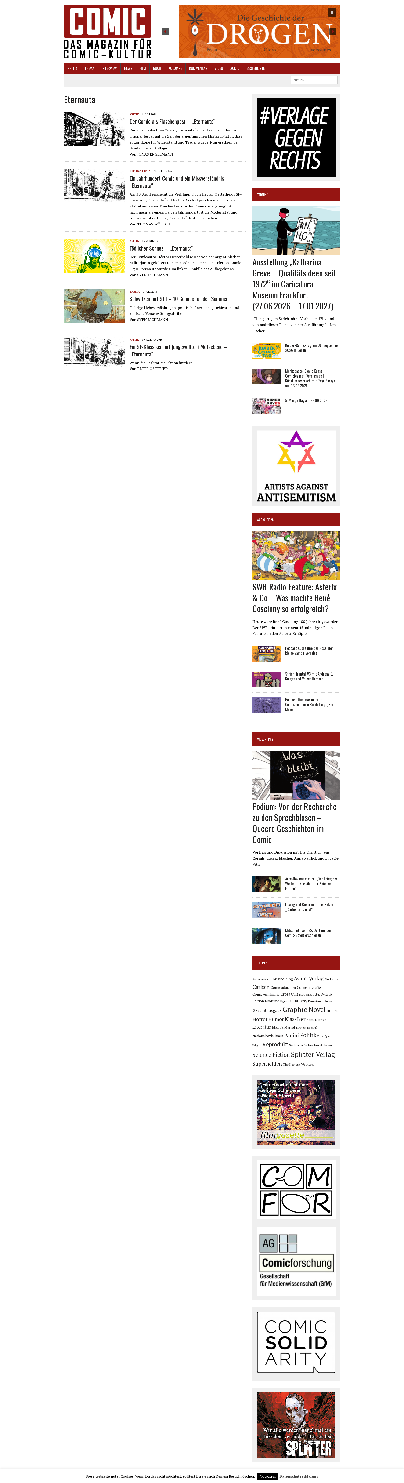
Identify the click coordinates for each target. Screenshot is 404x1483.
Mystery (301, 1027)
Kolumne (175, 68)
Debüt (316, 994)
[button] (249, 31)
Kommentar (198, 68)
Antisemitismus (262, 979)
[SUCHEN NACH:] (314, 79)
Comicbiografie (309, 987)
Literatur (261, 1027)
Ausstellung (283, 978)
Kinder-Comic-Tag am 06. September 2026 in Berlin (312, 347)
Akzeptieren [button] (268, 1476)
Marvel (289, 1027)
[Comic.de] (108, 31)
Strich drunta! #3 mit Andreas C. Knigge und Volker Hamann (309, 676)
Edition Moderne (265, 1001)
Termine (262, 194)
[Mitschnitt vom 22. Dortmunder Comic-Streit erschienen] (266, 940)
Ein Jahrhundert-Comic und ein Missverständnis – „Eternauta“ (179, 181)
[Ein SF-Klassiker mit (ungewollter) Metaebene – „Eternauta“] (94, 364)
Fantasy (299, 1000)
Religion (256, 1045)
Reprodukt (275, 1044)
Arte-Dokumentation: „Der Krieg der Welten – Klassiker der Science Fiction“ (311, 883)
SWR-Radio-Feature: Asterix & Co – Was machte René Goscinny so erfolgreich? (294, 597)
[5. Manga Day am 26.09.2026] (266, 410)
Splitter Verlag (313, 1054)
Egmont (286, 1001)
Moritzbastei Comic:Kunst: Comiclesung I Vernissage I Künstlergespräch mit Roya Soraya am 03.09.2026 (310, 378)
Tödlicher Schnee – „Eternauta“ (161, 248)
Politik (308, 1035)
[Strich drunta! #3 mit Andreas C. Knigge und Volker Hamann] (266, 684)
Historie (332, 1011)
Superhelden (267, 1063)
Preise (320, 1036)
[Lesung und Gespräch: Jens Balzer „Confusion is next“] (266, 914)
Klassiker (295, 1019)
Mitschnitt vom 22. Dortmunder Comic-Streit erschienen (308, 932)
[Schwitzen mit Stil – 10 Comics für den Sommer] (94, 320)
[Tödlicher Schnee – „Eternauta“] (94, 269)
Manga (277, 1027)
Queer (328, 1036)
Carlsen (261, 986)
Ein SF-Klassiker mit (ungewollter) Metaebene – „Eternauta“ (178, 350)
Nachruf (312, 1027)
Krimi (310, 1020)
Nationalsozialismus (267, 1036)
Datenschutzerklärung (299, 1476)
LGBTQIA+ (321, 1020)
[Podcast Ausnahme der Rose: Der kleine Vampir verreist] (266, 658)
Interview (109, 68)
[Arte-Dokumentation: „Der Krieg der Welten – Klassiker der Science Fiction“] (266, 889)
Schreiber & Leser (318, 1045)
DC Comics (305, 994)
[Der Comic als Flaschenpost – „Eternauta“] (94, 142)
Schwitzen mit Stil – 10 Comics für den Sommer (179, 298)
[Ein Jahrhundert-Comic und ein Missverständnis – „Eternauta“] (94, 199)
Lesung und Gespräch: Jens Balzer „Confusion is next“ (309, 907)
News (128, 68)
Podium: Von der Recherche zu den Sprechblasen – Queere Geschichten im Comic (294, 822)
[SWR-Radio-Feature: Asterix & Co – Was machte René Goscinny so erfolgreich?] (296, 576)
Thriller (289, 1064)
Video (219, 68)
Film (143, 68)
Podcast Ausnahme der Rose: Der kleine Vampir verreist (309, 650)
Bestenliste (256, 68)
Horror (259, 1019)
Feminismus (316, 1001)
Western (307, 1064)
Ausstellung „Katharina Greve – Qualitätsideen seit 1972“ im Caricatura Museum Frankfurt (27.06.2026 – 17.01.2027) (294, 283)
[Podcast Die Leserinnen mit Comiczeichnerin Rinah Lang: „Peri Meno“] (266, 709)
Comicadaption (283, 987)
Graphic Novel (304, 1009)
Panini (291, 1035)
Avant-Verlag (309, 978)
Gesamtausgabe (266, 1010)
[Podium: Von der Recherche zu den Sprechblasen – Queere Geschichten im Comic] (296, 796)
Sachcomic (296, 1045)
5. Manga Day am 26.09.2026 (306, 400)
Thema (89, 68)
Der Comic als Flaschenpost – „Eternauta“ (172, 121)
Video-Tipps (265, 739)
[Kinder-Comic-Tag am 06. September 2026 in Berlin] (266, 355)
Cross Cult (289, 994)
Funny (328, 1001)
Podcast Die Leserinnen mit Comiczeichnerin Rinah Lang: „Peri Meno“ (309, 704)
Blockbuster (332, 979)
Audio (234, 68)
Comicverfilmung (265, 994)
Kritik (72, 68)
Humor (276, 1019)
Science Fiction (271, 1054)
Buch (157, 68)
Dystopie (327, 994)
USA (298, 1064)
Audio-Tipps (265, 519)
